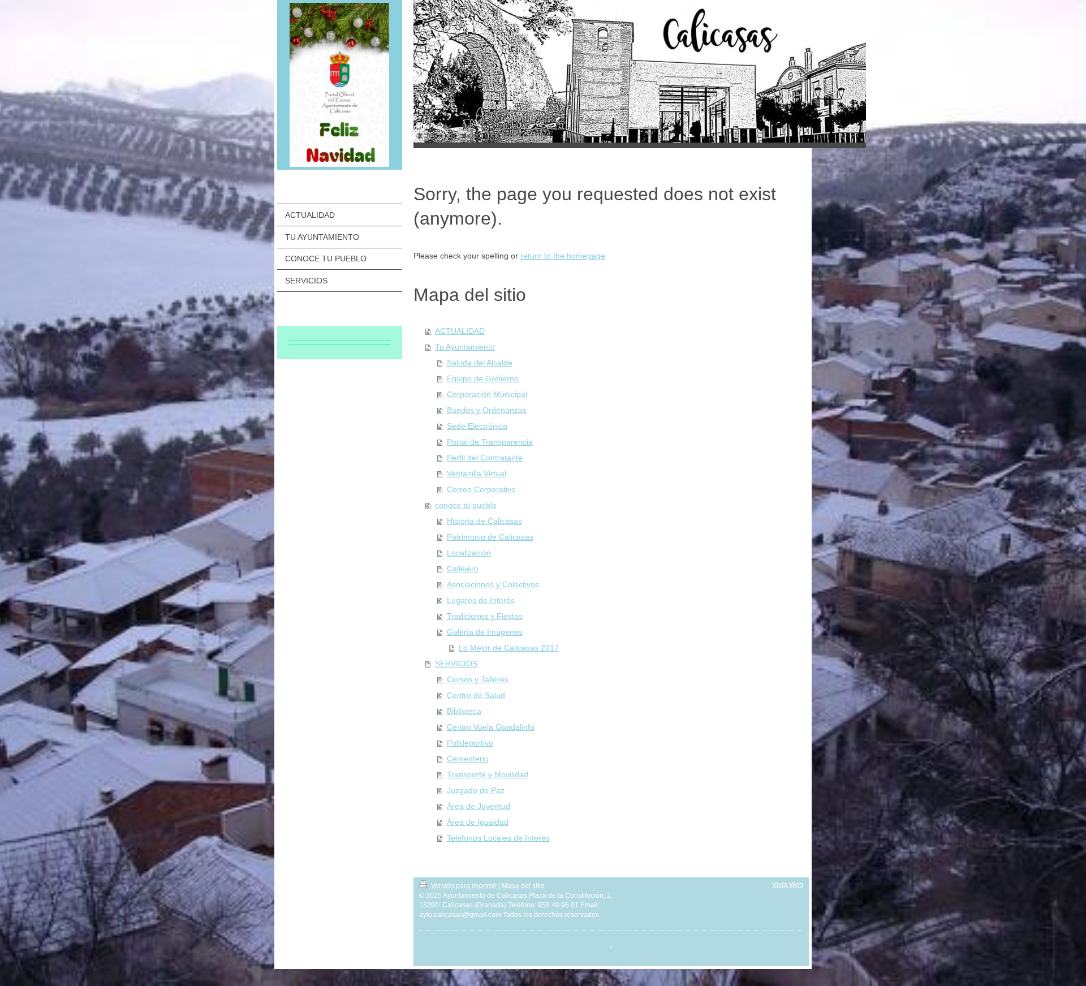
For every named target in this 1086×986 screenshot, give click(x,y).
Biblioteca (464, 711)
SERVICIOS (456, 663)
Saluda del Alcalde (479, 362)
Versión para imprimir (463, 886)
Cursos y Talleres (477, 679)
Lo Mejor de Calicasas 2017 (509, 647)
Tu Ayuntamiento (465, 346)
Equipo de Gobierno (483, 378)
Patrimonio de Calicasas (490, 536)
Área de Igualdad (477, 821)
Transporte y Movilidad (487, 774)
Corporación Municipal (487, 394)
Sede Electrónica (477, 425)
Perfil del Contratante (485, 457)
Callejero (463, 568)
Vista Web (787, 885)
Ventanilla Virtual (476, 473)
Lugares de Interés (481, 600)
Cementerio (468, 758)
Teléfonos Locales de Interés (498, 837)
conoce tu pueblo (466, 505)
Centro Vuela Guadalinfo (491, 726)
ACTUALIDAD (460, 330)
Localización (469, 552)
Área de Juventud (478, 806)
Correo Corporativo (481, 489)
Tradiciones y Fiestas (485, 616)
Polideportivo (470, 742)
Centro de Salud (476, 695)
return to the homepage (562, 255)
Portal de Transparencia (490, 441)
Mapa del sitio (523, 886)
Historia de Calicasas (484, 521)
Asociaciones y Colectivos (493, 584)
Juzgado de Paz (476, 790)
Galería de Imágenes (485, 631)
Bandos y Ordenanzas (487, 410)
